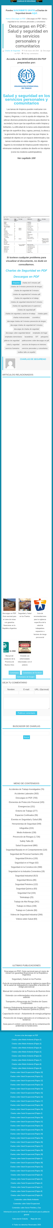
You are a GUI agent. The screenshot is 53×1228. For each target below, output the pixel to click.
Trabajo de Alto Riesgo (24, 902)
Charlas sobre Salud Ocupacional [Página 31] (26, 1167)
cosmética (36, 317)
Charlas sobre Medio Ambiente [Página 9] (26, 1068)
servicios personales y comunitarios (35, 348)
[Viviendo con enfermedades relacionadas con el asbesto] (25, 647)
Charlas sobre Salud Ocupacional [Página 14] (26, 1089)
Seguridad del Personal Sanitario (24, 854)
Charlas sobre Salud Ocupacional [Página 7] (26, 1187)
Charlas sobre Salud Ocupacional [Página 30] (26, 1163)
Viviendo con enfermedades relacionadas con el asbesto (26, 996)
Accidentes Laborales (24, 794)
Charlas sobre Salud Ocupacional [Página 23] (26, 1130)
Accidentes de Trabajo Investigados (24, 789)
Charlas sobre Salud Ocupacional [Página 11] (26, 1076)
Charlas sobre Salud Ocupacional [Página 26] (26, 1142)
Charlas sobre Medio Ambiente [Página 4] (26, 1048)
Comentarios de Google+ (26, 677)
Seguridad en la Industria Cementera (25, 871)
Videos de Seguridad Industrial (23, 915)
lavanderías (29, 337)
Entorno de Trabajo (24, 811)
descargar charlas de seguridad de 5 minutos (26, 325)
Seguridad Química (24, 889)
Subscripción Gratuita (20, 1219)
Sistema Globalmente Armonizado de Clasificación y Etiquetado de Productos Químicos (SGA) (26, 1008)
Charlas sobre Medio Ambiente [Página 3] (26, 1044)
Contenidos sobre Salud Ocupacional (26, 1204)
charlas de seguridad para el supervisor (27, 306)
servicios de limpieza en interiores (34, 344)
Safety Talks (25, 841)
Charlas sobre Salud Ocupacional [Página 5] (26, 1179)
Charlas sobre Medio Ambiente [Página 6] (26, 1056)
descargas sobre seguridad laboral (18, 333)
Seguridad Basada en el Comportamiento (24, 850)
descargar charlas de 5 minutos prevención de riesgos (26, 321)
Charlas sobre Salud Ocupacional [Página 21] (26, 1122)
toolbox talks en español (26, 352)
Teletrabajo (24, 897)
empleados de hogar (40, 333)
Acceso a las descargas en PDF (26, 1035)
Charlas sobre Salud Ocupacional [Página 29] (26, 1154)
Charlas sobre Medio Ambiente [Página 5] (26, 1052)
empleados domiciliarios (13, 337)
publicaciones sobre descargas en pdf (35, 340)
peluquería (44, 337)
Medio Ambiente (24, 832)
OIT (36, 337)
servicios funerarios (12, 348)
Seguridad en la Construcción (24, 867)
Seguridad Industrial (24, 876)
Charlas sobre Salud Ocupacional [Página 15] (26, 1093)
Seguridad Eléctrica (24, 858)
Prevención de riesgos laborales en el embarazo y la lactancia (26, 1019)
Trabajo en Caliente (24, 910)
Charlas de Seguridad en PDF (26, 270)
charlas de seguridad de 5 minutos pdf (26, 294)
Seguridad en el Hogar (25, 863)
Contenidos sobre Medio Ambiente (26, 1199)
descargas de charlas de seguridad (26, 329)
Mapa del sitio (36, 1219)
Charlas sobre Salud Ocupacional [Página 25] (26, 1138)
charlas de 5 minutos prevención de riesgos (26, 287)
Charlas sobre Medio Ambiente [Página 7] (26, 1060)
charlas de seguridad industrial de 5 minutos (26, 302)
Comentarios (14, 673)
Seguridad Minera (24, 880)
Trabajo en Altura (24, 906)
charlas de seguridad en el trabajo (27, 298)
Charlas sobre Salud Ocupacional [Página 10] (26, 1072)
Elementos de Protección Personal (24, 802)
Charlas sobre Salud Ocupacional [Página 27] (26, 1146)
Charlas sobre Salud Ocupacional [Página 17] (26, 1101)
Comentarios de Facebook (32, 673)
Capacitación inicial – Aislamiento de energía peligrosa (26, 1014)
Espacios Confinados (24, 815)
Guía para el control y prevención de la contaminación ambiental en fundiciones (26, 1025)
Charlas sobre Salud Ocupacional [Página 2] (26, 1113)
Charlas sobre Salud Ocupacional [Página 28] (26, 1150)
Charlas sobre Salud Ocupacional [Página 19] (26, 1109)
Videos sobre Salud (24, 919)
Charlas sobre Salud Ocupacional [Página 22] (26, 1126)
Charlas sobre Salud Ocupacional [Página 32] (26, 1171)
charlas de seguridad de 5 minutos (26, 290)
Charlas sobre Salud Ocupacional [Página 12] (26, 1081)
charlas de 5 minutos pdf (31, 283)
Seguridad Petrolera (24, 884)
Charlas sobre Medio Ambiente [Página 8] (26, 1064)
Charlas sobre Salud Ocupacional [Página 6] (26, 1183)
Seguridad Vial (24, 893)
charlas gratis (42, 314)
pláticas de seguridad (11, 340)
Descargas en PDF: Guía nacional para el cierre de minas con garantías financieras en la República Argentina (26, 973)
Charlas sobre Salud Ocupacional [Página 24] (26, 1134)
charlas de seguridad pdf (26, 310)
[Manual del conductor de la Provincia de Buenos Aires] (9, 647)
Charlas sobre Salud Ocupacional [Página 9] (26, 1195)
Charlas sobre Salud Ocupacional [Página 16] (26, 1097)
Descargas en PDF (26, 276)
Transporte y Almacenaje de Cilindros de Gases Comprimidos (26, 1002)
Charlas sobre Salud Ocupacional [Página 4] (26, 1175)
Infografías (24, 828)
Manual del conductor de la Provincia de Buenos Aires (26, 991)
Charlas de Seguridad (12, 51)
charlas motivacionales (21, 317)
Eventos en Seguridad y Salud (24, 819)
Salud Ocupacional (24, 845)
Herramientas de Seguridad (24, 824)
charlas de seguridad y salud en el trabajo (20, 314)
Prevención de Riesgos (23, 837)
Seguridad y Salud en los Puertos (26, 979)
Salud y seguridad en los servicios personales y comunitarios (26, 99)
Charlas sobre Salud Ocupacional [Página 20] (26, 1117)
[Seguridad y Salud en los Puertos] (25, 605)
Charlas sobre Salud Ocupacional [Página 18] (26, 1105)
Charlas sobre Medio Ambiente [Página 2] (26, 1040)
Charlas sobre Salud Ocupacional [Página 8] (26, 1191)
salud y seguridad (13, 344)
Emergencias (24, 806)
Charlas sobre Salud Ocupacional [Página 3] (26, 1158)
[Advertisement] (26, 188)
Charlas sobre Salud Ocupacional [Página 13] (26, 1085)
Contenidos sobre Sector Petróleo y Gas (26, 1208)
